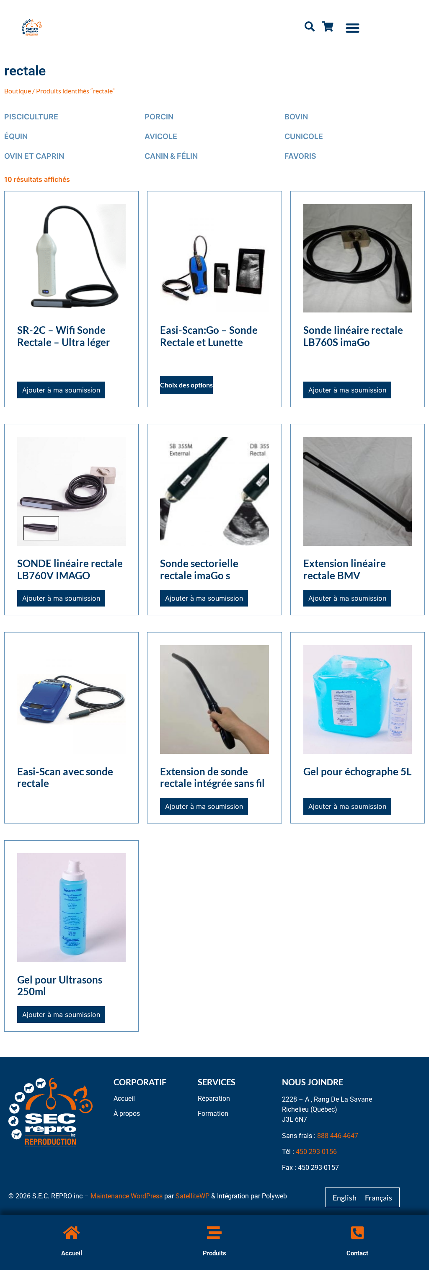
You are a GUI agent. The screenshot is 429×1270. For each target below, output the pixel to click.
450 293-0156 (316, 1152)
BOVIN (296, 116)
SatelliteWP (192, 1196)
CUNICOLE (303, 136)
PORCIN (159, 116)
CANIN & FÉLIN (171, 156)
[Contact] (357, 1232)
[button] (352, 28)
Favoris (300, 156)
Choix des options (186, 385)
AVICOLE (161, 136)
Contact (357, 1253)
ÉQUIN (16, 136)
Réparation (214, 1098)
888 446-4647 (337, 1136)
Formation (213, 1114)
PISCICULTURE (31, 116)
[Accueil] (71, 1232)
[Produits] (214, 1232)
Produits (214, 1253)
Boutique (17, 91)
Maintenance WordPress (126, 1196)
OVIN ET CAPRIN (34, 156)
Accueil (71, 1253)
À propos (127, 1114)
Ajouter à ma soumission (61, 390)
